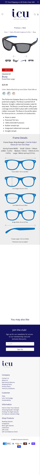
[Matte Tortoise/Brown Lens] (14, 93)
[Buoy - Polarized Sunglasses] (20, 44)
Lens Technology (7, 398)
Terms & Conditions (8, 388)
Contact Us (5, 378)
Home (6, 32)
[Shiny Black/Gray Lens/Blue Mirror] (4, 93)
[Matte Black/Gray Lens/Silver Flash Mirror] (9, 93)
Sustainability (6, 400)
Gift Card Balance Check (10, 432)
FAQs (3, 396)
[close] (38, 2)
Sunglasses (5, 423)
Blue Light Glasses (8, 426)
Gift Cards (5, 430)
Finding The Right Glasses (10, 412)
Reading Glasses (7, 421)
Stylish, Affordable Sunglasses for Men (20, 32)
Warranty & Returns (8, 382)
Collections (5, 428)
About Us (5, 380)
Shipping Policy (7, 384)
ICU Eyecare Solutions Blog (10, 414)
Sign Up (20, 349)
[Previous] (14, 56)
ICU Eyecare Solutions (22, 439)
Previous (17, 28)
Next (24, 28)
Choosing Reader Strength (10, 410)
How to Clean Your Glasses (10, 408)
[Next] (25, 56)
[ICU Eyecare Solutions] (20, 14)
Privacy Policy (6, 386)
